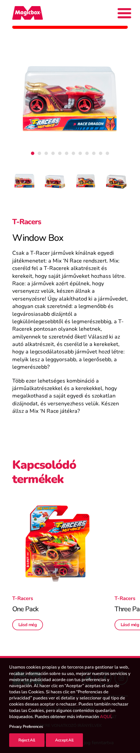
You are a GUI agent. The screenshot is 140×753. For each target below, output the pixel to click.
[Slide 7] (73, 153)
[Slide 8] (80, 153)
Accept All (64, 740)
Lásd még (27, 625)
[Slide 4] (53, 153)
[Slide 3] (46, 153)
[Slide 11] (100, 153)
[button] (57, 543)
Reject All (26, 740)
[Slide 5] (59, 153)
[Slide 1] (32, 153)
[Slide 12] (107, 153)
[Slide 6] (66, 153)
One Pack (25, 609)
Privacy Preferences (26, 726)
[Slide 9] (87, 153)
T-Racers (26, 222)
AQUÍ (105, 717)
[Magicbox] (27, 13)
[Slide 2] (39, 153)
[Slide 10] (93, 153)
